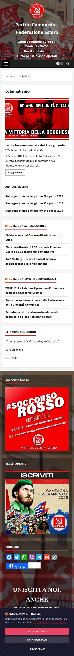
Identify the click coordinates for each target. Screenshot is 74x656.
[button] (6, 64)
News (24, 135)
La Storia (13, 135)
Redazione (13, 150)
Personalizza (37, 649)
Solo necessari (37, 640)
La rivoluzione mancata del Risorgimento (37, 119)
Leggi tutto (16, 171)
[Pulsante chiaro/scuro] (59, 63)
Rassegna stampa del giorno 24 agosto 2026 (34, 210)
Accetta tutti (37, 631)
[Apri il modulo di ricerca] (67, 63)
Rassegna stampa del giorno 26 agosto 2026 (34, 196)
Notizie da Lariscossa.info (27, 226)
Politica (33, 135)
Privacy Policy (58, 622)
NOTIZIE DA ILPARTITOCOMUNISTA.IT (32, 279)
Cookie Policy (41, 622)
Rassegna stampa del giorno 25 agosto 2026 (34, 203)
